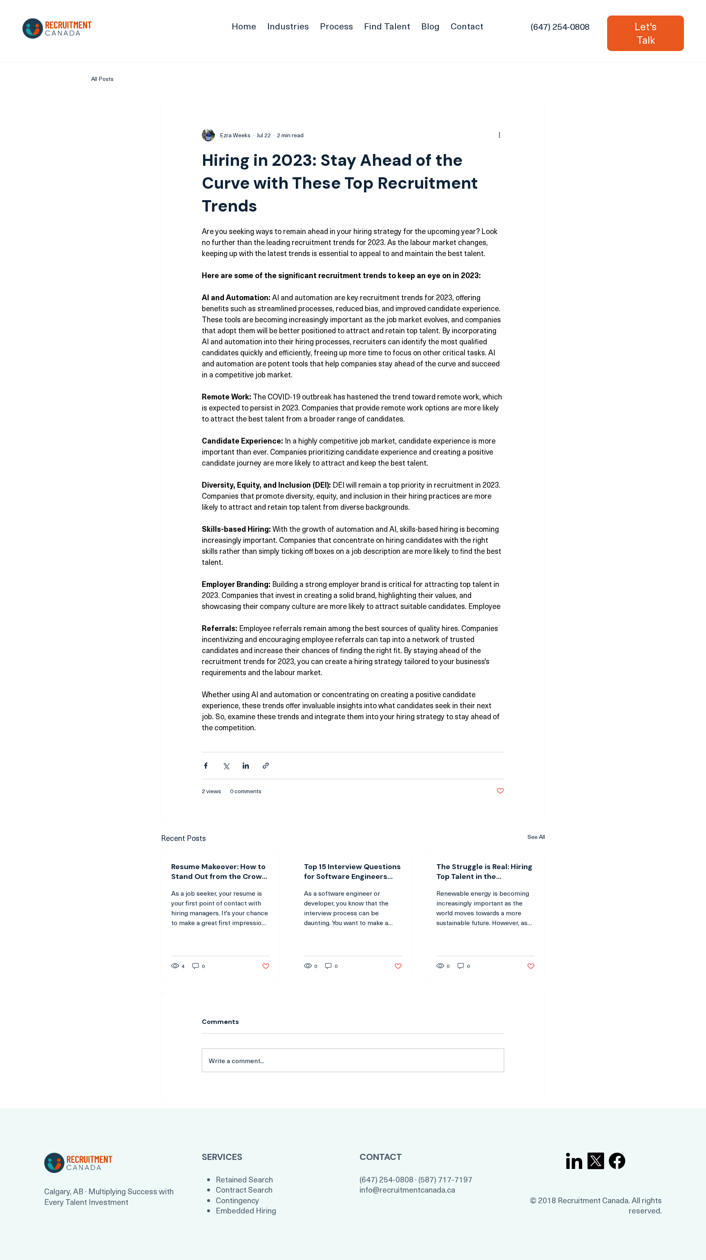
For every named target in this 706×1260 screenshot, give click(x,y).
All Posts (102, 79)
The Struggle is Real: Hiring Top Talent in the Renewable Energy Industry (484, 871)
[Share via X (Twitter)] (226, 765)
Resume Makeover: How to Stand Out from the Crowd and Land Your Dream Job (219, 871)
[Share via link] (266, 765)
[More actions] (499, 135)
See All (536, 836)
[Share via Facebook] (206, 765)
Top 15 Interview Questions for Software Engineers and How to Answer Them (352, 871)
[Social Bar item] (574, 1161)
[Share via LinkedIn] (246, 765)
